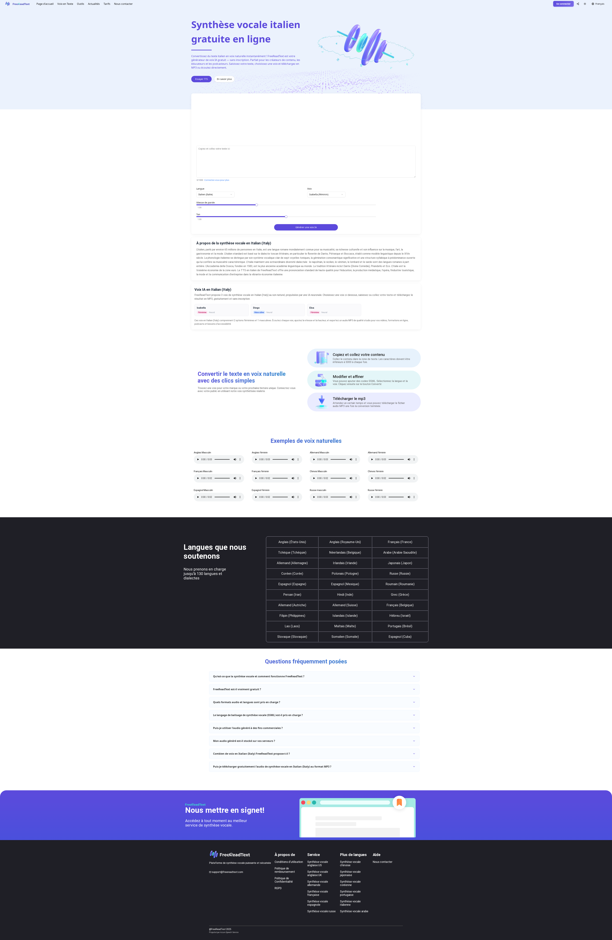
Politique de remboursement (285, 870)
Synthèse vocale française (317, 893)
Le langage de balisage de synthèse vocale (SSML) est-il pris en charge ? (258, 715)
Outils (80, 4)
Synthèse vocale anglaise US (317, 863)
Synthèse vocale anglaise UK (317, 873)
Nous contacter (123, 4)
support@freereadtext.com (227, 872)
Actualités (94, 4)
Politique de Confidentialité (284, 880)
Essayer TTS (201, 78)
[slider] (256, 205)
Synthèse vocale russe (321, 911)
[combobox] (215, 194)
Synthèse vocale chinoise (350, 863)
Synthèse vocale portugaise (350, 893)
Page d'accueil (45, 4)
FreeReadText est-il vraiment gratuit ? (237, 689)
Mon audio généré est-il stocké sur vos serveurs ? (244, 741)
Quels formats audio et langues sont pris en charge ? (246, 702)
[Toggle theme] (585, 4)
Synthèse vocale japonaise (350, 873)
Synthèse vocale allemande (317, 883)
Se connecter (563, 3)
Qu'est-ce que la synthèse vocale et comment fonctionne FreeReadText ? (258, 676)
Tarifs (107, 4)
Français (599, 3)
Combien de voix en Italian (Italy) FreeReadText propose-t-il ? (251, 753)
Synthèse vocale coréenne (350, 883)
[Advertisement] (292, 121)
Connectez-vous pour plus (216, 180)
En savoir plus (224, 78)
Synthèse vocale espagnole (317, 903)
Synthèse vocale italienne (350, 903)
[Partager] (578, 4)
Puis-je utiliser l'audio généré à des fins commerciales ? (248, 728)
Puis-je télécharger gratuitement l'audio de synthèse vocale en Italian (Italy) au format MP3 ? (272, 766)
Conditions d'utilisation (289, 861)
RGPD (278, 888)
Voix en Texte (65, 4)
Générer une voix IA (306, 227)
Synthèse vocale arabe (354, 911)
